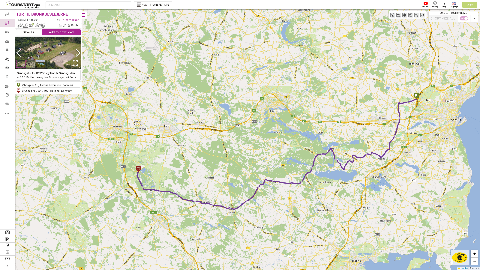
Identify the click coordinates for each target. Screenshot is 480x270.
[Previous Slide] (18, 52)
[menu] (7, 119)
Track (13, 59)
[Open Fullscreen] (74, 63)
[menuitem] (7, 14)
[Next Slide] (78, 52)
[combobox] (90, 4)
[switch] (464, 18)
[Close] (83, 15)
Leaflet (464, 268)
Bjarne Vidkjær (70, 19)
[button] (416, 96)
